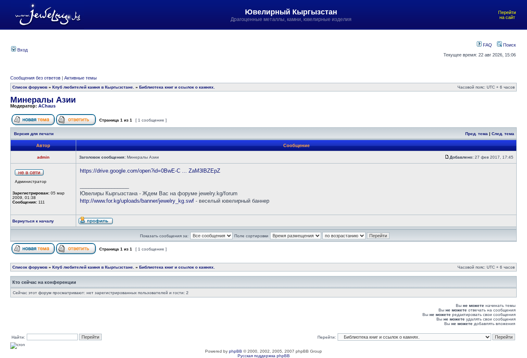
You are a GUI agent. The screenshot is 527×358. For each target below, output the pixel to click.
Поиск (509, 44)
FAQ (487, 44)
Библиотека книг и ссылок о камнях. (177, 87)
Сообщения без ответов (35, 77)
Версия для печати (34, 133)
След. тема (503, 133)
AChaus (47, 105)
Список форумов (29, 87)
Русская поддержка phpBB (264, 355)
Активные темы (80, 77)
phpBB (235, 351)
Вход (22, 49)
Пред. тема (476, 133)
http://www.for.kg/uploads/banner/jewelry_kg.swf (137, 201)
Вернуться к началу (33, 221)
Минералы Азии (43, 99)
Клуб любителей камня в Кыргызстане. (93, 87)
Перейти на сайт (507, 15)
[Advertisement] (228, 49)
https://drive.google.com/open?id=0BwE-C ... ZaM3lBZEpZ (150, 171)
